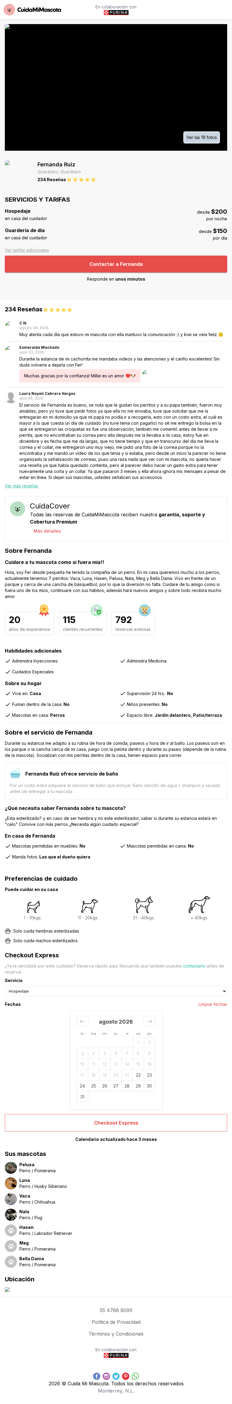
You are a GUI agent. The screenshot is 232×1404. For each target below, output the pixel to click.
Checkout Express (116, 1123)
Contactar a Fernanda (116, 264)
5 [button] (105, 1053)
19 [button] (105, 1075)
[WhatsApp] (135, 1376)
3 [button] (82, 1053)
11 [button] (93, 1064)
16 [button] (149, 1064)
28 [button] (127, 1085)
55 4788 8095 (116, 1310)
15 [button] (138, 1064)
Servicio (14, 980)
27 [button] (115, 1085)
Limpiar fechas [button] (212, 1004)
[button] (83, 1021)
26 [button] (104, 1085)
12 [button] (105, 1064)
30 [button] (149, 1085)
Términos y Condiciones (116, 1334)
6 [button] (115, 1053)
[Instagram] (106, 1376)
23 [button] (149, 1075)
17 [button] (82, 1075)
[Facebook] (96, 1376)
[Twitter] (116, 1376)
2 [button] (149, 1042)
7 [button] (127, 1053)
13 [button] (116, 1064)
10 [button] (82, 1064)
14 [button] (127, 1064)
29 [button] (138, 1085)
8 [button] (138, 1053)
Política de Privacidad (116, 1322)
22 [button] (138, 1075)
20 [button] (115, 1075)
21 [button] (127, 1075)
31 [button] (82, 1096)
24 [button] (82, 1085)
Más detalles (47, 531)
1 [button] (138, 1042)
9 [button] (149, 1053)
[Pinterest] (125, 1376)
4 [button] (93, 1053)
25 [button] (93, 1085)
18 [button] (94, 1075)
